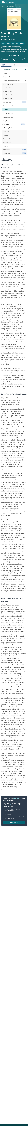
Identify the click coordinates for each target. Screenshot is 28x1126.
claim (6, 180)
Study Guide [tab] (7, 65)
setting (9, 264)
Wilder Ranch (6, 638)
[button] (14, 59)
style (14, 464)
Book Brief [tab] (18, 65)
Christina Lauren (6, 36)
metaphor (19, 176)
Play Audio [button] (7, 59)
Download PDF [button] (15, 55)
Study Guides (9, 6)
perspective (8, 311)
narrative (18, 413)
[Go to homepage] (8, 2)
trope (3, 475)
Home (2, 6)
